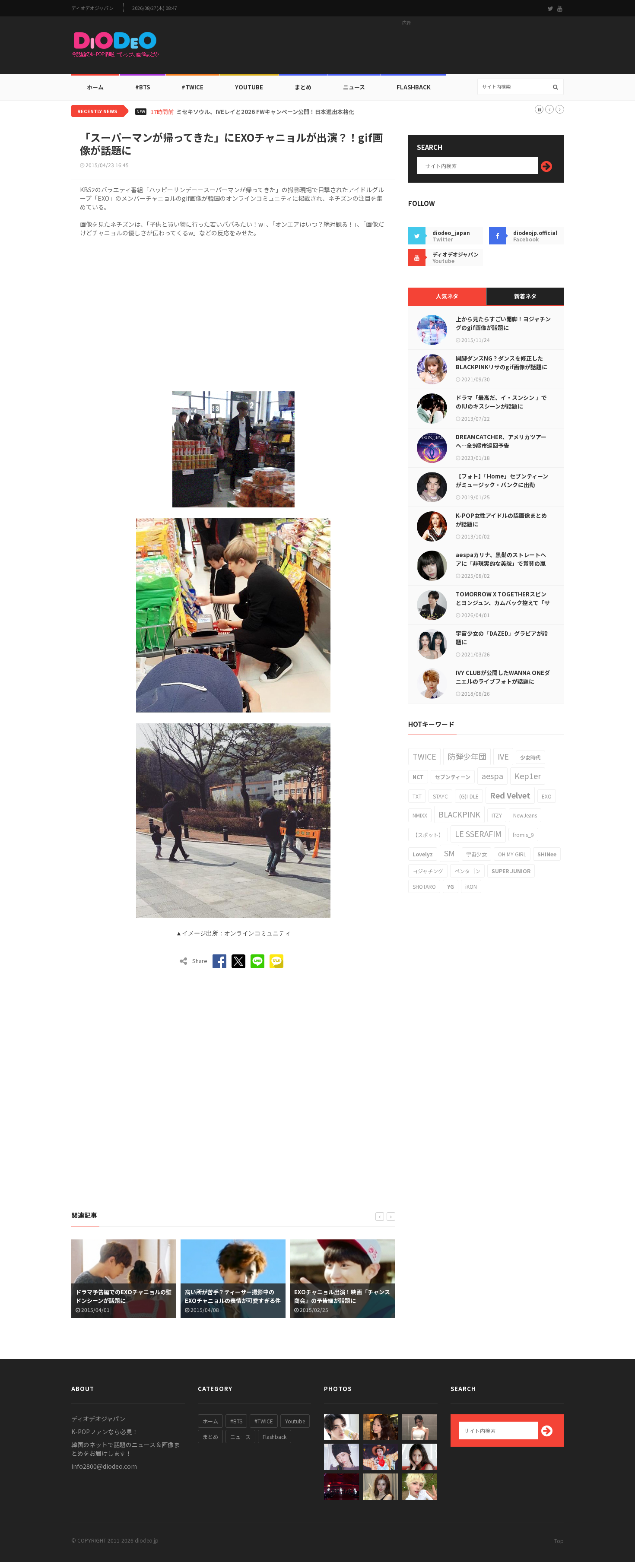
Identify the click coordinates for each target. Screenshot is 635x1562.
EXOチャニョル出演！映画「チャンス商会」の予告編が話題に (259, 1296)
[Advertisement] (406, 48)
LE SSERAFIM (478, 833)
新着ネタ (525, 296)
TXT (417, 796)
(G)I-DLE (469, 796)
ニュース (354, 87)
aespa (492, 775)
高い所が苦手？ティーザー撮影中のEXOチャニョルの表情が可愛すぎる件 (150, 1296)
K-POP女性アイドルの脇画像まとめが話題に (501, 519)
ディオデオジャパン (92, 8)
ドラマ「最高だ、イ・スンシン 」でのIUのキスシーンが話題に (501, 401)
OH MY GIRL (512, 854)
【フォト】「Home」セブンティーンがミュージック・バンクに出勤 (502, 480)
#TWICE (263, 1421)
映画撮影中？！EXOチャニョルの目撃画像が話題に (368, 1296)
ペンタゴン (467, 870)
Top (559, 1540)
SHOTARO (424, 886)
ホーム (95, 87)
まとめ (303, 87)
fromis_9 (523, 834)
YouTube (249, 87)
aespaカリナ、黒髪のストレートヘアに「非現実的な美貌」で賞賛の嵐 (501, 559)
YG (450, 886)
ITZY (497, 815)
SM (449, 853)
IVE (503, 756)
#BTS (142, 87)
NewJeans (525, 815)
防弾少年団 (467, 756)
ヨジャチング (428, 870)
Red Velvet (510, 795)
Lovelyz (423, 854)
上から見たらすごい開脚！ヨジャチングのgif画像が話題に (503, 323)
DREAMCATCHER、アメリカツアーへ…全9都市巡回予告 (501, 441)
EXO (547, 796)
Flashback (414, 87)
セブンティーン (452, 776)
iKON (471, 886)
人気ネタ (447, 296)
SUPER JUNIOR (511, 870)
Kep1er (527, 775)
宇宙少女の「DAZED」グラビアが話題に (502, 637)
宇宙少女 (476, 854)
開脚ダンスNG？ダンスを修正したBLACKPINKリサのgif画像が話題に (501, 362)
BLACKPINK (459, 814)
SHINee (546, 854)
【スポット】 (428, 834)
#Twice (192, 87)
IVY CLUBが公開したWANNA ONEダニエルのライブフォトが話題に (503, 677)
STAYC (440, 796)
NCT (418, 776)
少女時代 (530, 757)
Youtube (295, 1421)
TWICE (424, 756)
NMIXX (420, 815)
